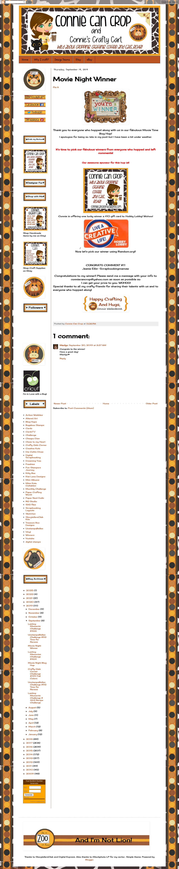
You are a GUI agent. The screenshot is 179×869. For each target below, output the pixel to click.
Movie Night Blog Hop (37, 664)
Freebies (30, 464)
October (33, 617)
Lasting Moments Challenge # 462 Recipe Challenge (35, 698)
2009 (30, 773)
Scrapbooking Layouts (33, 509)
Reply (63, 358)
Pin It (56, 87)
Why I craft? (41, 59)
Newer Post (60, 403)
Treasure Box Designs (33, 523)
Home (25, 59)
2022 (30, 594)
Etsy (78, 59)
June (31, 715)
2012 (29, 762)
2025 (30, 590)
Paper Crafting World (34, 493)
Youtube (30, 538)
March (32, 726)
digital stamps (33, 542)
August (33, 707)
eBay (89, 59)
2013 (29, 758)
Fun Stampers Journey (33, 468)
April (31, 723)
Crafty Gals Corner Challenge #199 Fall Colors (34, 674)
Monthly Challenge (36, 489)
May (31, 719)
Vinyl (28, 532)
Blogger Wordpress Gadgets (15, 868)
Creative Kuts (33, 448)
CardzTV (30, 431)
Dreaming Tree (33, 461)
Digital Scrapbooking (33, 456)
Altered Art (31, 418)
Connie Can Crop (74, 324)
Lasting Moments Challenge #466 (34, 627)
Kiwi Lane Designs (35, 476)
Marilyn (64, 345)
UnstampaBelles (34, 528)
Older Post (151, 403)
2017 (29, 743)
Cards (29, 428)
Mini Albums (32, 480)
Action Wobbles (34, 415)
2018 (29, 739)
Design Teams (62, 59)
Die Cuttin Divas (34, 452)
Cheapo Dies (33, 438)
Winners (30, 535)
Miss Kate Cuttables (31, 484)
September (35, 620)
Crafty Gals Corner (36, 445)
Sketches (31, 513)
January (33, 734)
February (34, 730)
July (31, 711)
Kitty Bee (30, 473)
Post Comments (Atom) (81, 408)
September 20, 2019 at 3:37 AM (87, 345)
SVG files (31, 504)
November (34, 613)
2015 (29, 750)
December (34, 609)
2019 (29, 605)
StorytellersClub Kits (34, 518)
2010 (30, 769)
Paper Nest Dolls (35, 498)
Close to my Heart (35, 442)
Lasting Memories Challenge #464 (34, 655)
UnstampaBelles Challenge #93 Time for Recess (37, 638)
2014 (29, 754)
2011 (29, 766)
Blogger (89, 859)
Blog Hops (31, 422)
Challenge (31, 435)
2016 (29, 747)
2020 (30, 602)
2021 (29, 598)
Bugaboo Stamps (35, 425)
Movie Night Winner (34, 646)
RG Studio (31, 501)
